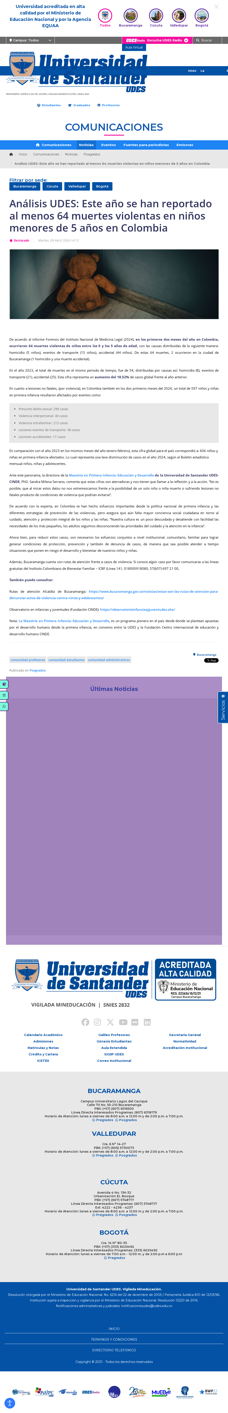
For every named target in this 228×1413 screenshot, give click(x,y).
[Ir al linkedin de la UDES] (145, 1023)
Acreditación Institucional (185, 1047)
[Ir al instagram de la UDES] (95, 1023)
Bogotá (102, 186)
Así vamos (21, 927)
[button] (9, 1403)
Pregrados (104, 1120)
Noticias (86, 145)
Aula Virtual (134, 47)
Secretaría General (185, 1034)
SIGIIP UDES (114, 1054)
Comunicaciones (56, 145)
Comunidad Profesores (28, 660)
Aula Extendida (114, 1047)
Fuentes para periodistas (146, 145)
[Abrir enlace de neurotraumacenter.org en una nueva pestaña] (161, 1392)
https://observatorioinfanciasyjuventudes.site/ (137, 609)
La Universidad (210, 75)
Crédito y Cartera (43, 1054)
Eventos (108, 145)
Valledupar (77, 186)
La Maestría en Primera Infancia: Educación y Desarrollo (64, 621)
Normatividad (184, 1041)
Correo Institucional (114, 1060)
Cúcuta (52, 186)
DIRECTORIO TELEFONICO (114, 1350)
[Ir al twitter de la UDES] (108, 1023)
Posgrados (38, 670)
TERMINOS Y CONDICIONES (114, 1340)
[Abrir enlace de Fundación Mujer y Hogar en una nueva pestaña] (115, 1392)
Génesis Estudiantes (114, 1041)
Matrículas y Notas (43, 1047)
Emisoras (185, 145)
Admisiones (43, 1041)
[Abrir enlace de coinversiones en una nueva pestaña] (208, 1392)
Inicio (192, 70)
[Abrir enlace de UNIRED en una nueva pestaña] (91, 1392)
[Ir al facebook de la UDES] (83, 1023)
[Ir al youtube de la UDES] (120, 1023)
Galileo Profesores (114, 1034)
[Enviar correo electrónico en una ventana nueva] (146, 1306)
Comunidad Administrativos (109, 660)
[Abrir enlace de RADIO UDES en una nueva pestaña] (68, 1392)
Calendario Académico (43, 1034)
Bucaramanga (24, 186)
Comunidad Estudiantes (67, 660)
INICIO (114, 1329)
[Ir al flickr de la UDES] (132, 1023)
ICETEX (43, 1060)
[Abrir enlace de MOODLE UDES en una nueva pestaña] (45, 1392)
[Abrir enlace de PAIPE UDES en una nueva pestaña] (21, 1392)
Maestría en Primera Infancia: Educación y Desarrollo (111, 475)
